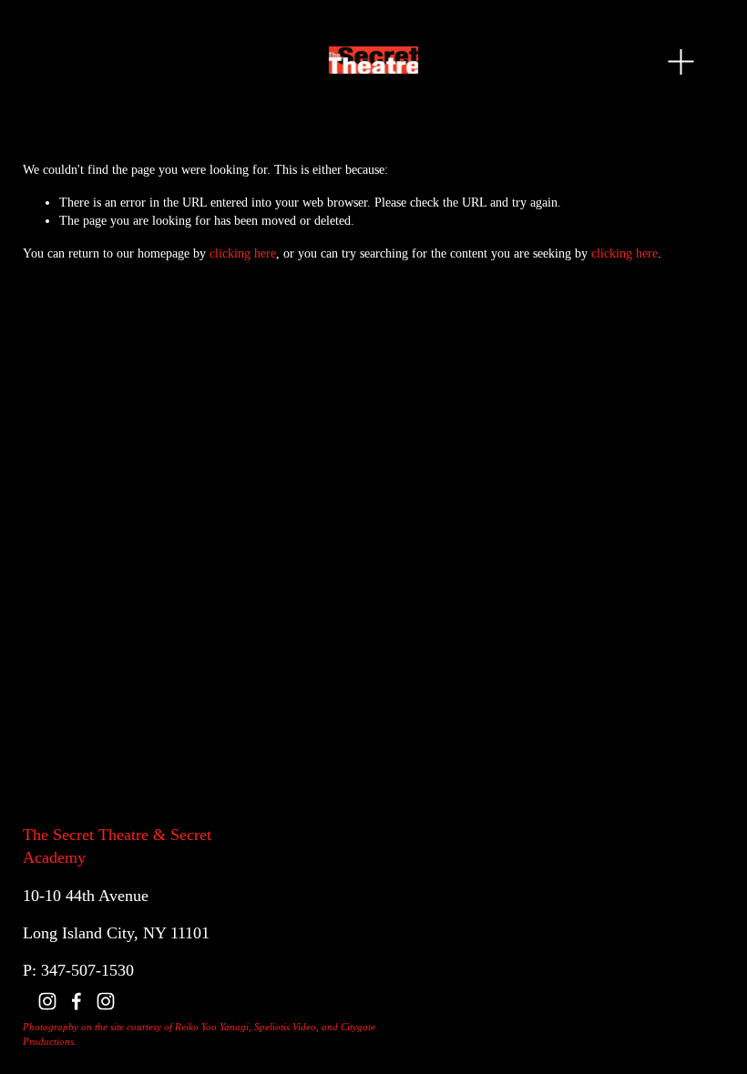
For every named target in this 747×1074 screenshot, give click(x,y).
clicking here (243, 253)
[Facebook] (76, 1001)
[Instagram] (47, 1001)
